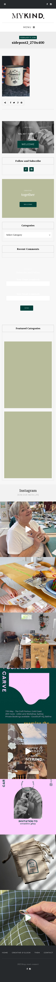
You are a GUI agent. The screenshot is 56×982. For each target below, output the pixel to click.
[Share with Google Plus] (18, 102)
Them (37, 953)
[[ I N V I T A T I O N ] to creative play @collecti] (28, 806)
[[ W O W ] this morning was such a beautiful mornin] (28, 751)
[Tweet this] (14, 102)
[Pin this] (22, 102)
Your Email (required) (28, 293)
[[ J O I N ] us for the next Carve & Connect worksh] (28, 585)
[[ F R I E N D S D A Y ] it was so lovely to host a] (28, 640)
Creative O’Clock (21, 953)
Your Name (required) (28, 279)
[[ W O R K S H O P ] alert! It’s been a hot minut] (28, 917)
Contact (48, 953)
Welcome (28, 204)
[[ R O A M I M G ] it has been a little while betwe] (28, 696)
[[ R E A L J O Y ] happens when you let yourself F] (28, 529)
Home (5, 953)
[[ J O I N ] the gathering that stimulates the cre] (28, 862)
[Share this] (10, 102)
